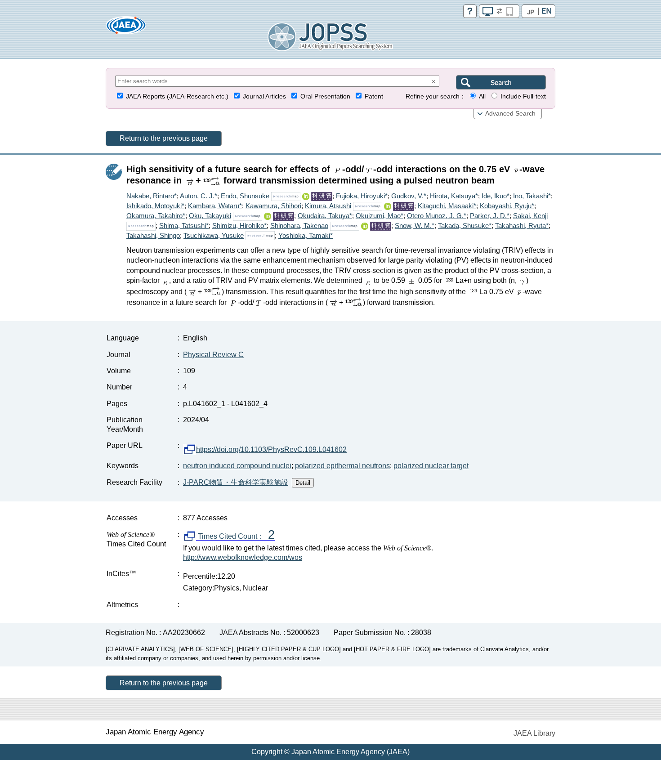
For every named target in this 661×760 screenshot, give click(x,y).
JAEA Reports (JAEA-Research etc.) (177, 96)
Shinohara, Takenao (299, 225)
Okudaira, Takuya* (325, 215)
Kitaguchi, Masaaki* (447, 206)
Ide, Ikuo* (495, 196)
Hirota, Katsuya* (454, 196)
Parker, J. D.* (489, 215)
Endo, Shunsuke (245, 196)
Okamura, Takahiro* (155, 215)
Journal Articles (264, 96)
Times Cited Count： (235, 536)
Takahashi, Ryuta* (522, 225)
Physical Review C (213, 354)
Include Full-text (523, 96)
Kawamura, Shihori (273, 206)
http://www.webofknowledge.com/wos (242, 557)
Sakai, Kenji (530, 215)
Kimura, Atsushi (328, 206)
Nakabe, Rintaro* (151, 196)
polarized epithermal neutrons (342, 465)
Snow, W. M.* (414, 225)
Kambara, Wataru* (215, 206)
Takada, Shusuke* (464, 225)
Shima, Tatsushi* (184, 225)
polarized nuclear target (431, 465)
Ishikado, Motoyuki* (155, 206)
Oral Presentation (325, 96)
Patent (374, 96)
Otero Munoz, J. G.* (436, 215)
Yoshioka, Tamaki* (305, 235)
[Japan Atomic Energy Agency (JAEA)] (126, 28)
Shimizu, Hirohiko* (239, 225)
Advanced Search (510, 113)
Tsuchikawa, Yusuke (213, 235)
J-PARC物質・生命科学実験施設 (235, 482)
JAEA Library (534, 733)
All (482, 96)
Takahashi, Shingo (153, 235)
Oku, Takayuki (210, 215)
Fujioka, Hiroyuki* (362, 196)
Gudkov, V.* (408, 196)
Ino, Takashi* (532, 196)
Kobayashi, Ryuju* (507, 206)
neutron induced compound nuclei (237, 465)
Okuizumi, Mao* (379, 215)
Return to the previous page (164, 138)
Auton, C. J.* (198, 196)
